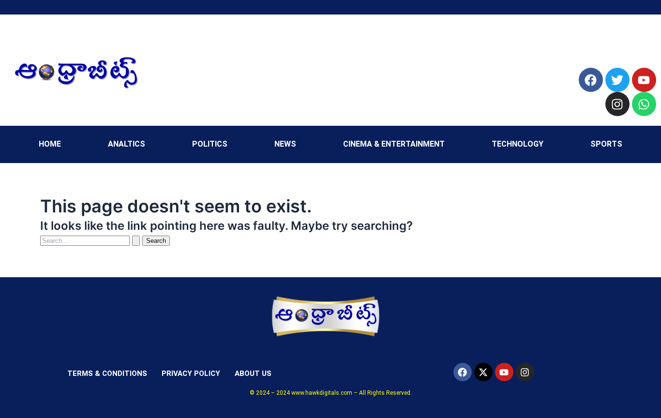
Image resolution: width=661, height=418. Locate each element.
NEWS (285, 144)
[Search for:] (91, 240)
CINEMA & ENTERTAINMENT (394, 144)
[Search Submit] (136, 241)
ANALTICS (126, 144)
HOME (50, 144)
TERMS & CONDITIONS (107, 373)
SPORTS (606, 144)
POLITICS (209, 144)
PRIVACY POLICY (191, 373)
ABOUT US (253, 373)
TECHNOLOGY (517, 144)
